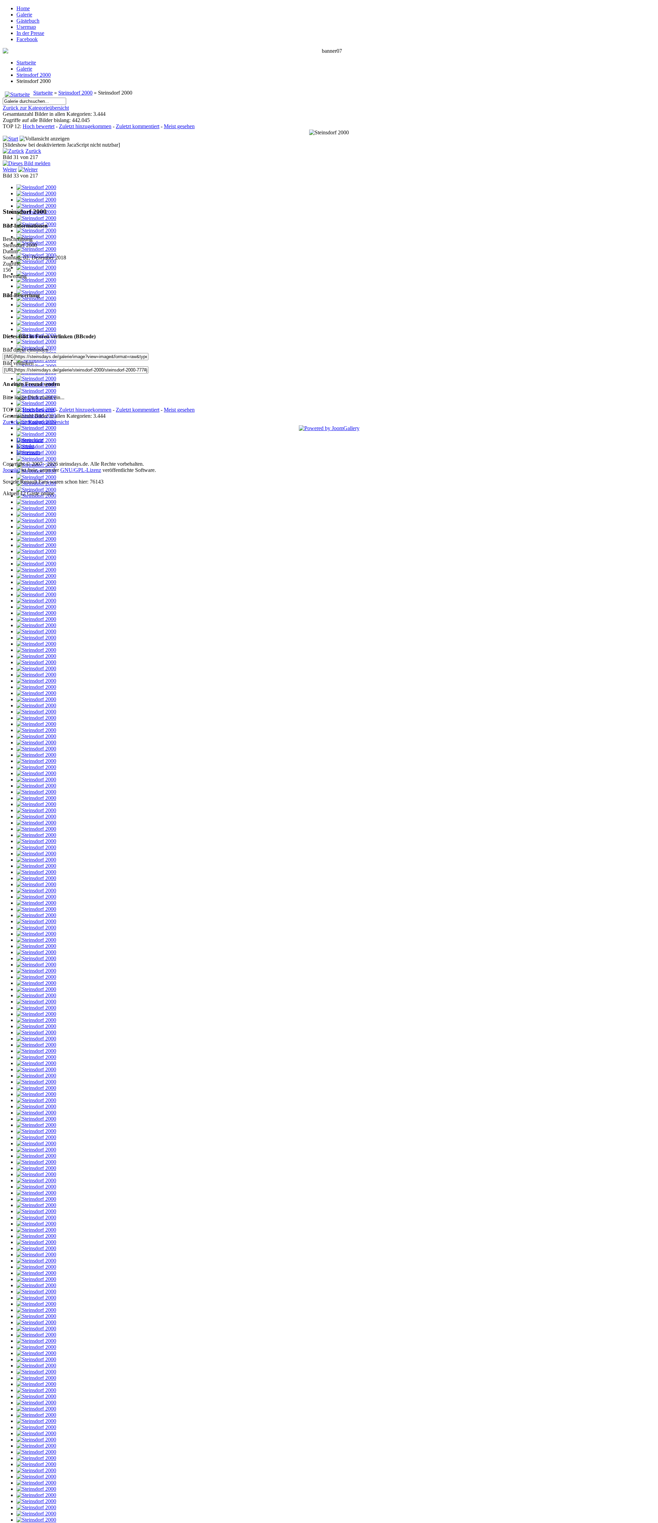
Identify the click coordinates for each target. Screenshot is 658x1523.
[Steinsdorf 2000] (36, 187)
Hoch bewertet (38, 126)
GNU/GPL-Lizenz (80, 470)
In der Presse (30, 33)
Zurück (33, 151)
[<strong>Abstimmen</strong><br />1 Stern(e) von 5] (312, 316)
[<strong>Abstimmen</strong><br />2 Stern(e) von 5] (316, 316)
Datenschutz (29, 440)
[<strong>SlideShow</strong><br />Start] (10, 139)
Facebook (27, 39)
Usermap (26, 27)
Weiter (10, 169)
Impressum (28, 452)
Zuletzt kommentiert (137, 126)
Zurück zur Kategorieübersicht (36, 108)
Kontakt (25, 446)
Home (23, 8)
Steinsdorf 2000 (33, 75)
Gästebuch (27, 21)
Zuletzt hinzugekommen (85, 126)
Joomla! (11, 470)
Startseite (26, 62)
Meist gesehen (179, 126)
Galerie (24, 14)
